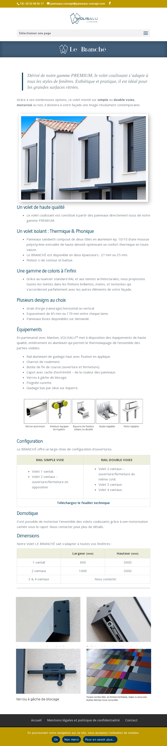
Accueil (36, 720)
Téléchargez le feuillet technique (83, 503)
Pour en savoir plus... (100, 739)
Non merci (71, 739)
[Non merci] (161, 736)
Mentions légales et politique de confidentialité (83, 720)
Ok (56, 739)
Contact (131, 720)
